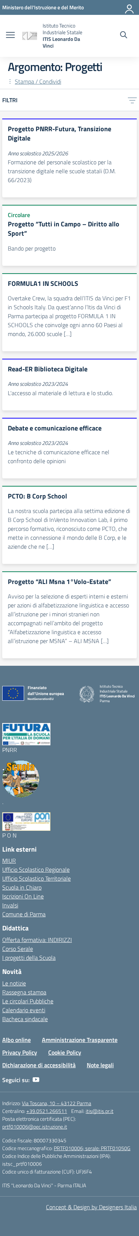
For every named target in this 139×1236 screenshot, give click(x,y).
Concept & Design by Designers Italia (91, 1207)
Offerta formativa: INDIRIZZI (37, 939)
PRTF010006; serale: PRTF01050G (92, 1148)
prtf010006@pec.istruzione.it (34, 1126)
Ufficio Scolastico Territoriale (36, 878)
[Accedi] (130, 7)
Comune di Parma (24, 914)
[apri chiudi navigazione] (10, 35)
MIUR (9, 860)
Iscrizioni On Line (23, 896)
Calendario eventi (23, 1010)
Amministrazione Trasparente (80, 1039)
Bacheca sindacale (25, 1018)
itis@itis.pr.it (99, 1111)
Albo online (16, 1039)
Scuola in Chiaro (22, 887)
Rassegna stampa (24, 992)
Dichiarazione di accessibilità (39, 1065)
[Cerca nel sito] (123, 36)
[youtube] (36, 1080)
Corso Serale (17, 948)
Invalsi (10, 905)
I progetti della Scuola (29, 957)
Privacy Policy (19, 1052)
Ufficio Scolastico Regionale (36, 869)
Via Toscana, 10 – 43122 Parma (56, 1103)
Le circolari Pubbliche (27, 1001)
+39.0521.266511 (46, 1111)
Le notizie (14, 983)
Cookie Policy (64, 1052)
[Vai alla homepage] (29, 36)
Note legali (100, 1065)
